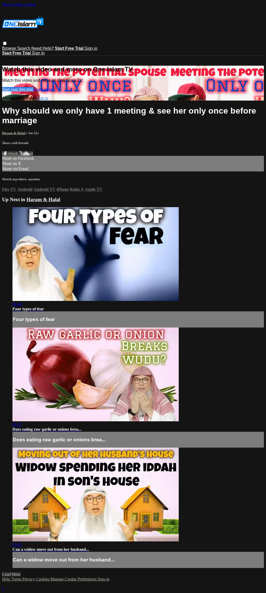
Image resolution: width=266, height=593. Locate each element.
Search (24, 48)
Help (6, 579)
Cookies (43, 579)
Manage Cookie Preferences (74, 579)
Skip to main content (19, 4)
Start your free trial (18, 89)
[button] (4, 43)
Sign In (38, 53)
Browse (9, 48)
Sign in (90, 48)
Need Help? (42, 48)
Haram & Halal (14, 133)
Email (28, 153)
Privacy (29, 579)
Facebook (10, 153)
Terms (16, 579)
